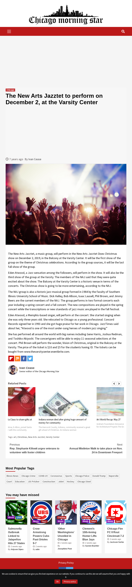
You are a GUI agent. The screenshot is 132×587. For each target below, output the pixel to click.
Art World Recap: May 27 (50, 419)
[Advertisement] (66, 61)
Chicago (10, 90)
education (20, 481)
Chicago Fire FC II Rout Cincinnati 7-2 (115, 532)
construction (49, 481)
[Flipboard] (11, 358)
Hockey (70, 481)
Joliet (61, 481)
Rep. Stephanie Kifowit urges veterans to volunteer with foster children (34, 448)
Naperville (113, 475)
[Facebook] (24, 358)
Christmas (22, 437)
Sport (44, 521)
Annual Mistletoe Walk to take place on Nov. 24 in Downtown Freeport (95, 448)
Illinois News (12, 475)
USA (19, 517)
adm (38, 549)
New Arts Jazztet (36, 437)
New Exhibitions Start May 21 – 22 (113, 419)
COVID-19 (43, 475)
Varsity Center (53, 437)
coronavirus (56, 475)
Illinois (11, 517)
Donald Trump (99, 475)
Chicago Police (82, 475)
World (11, 521)
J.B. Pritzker (33, 481)
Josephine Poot (65, 549)
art (15, 437)
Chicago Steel (84, 481)
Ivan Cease (34, 159)
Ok (57, 582)
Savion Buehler (92, 546)
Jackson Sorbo (117, 542)
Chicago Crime (28, 475)
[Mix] (17, 358)
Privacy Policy (66, 562)
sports (68, 475)
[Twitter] (30, 358)
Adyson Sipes (17, 549)
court (9, 481)
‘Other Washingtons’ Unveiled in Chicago (66, 534)
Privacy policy (70, 582)
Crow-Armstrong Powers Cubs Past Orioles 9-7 (41, 536)
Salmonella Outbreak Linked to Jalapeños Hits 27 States (16, 536)
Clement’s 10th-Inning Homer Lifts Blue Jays (89, 534)
